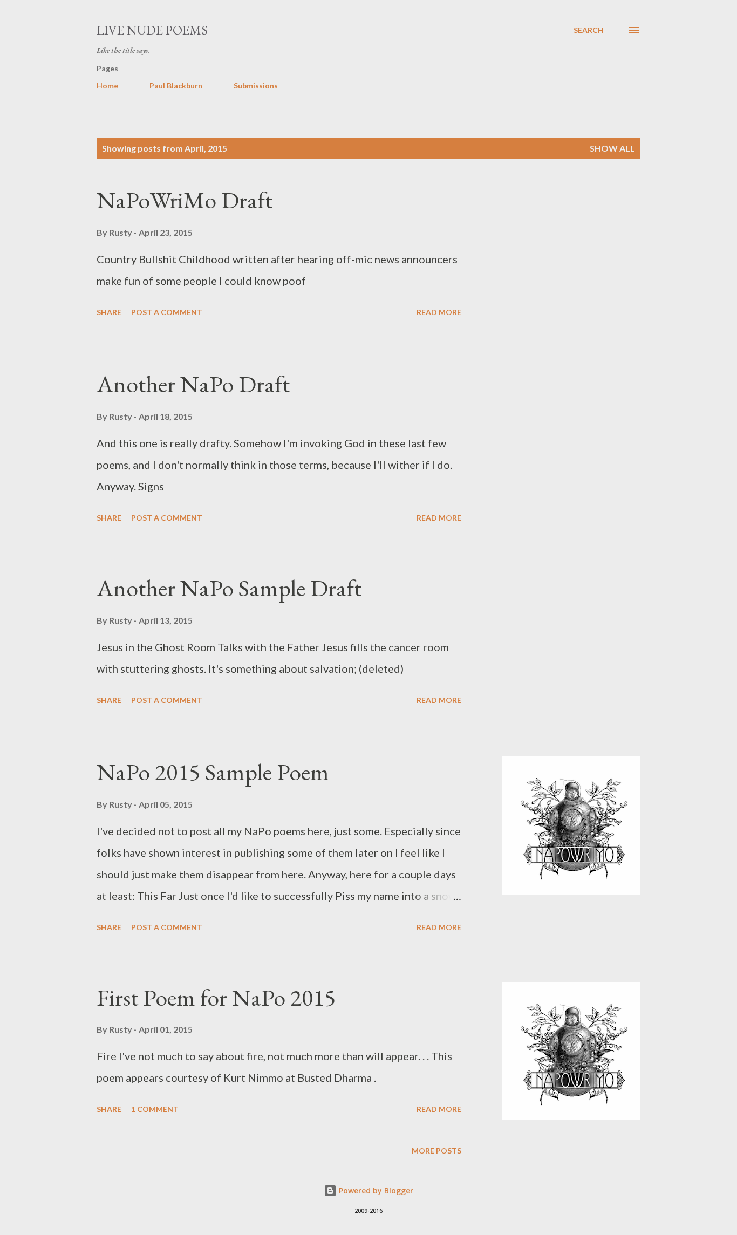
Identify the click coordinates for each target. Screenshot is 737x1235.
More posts (436, 1150)
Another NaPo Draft (193, 384)
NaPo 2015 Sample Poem (213, 771)
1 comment (155, 1109)
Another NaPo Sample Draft (229, 587)
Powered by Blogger (375, 1190)
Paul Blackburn (175, 85)
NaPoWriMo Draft (184, 200)
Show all (612, 148)
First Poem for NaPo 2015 (216, 997)
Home (107, 85)
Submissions (256, 85)
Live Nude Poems (152, 30)
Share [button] (109, 312)
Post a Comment (166, 312)
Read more (439, 312)
